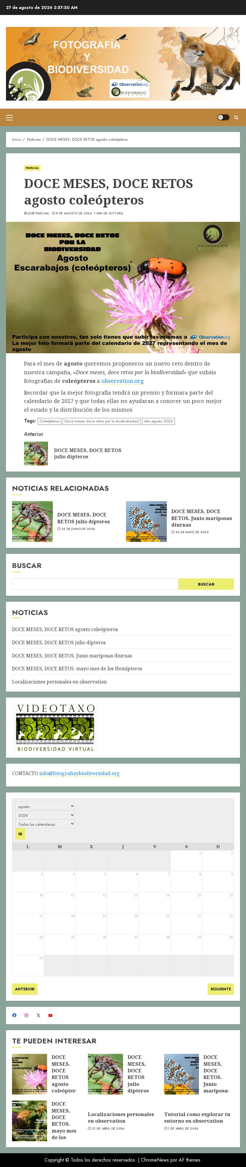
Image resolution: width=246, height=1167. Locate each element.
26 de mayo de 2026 (192, 532)
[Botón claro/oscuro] (224, 117)
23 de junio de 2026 (78, 529)
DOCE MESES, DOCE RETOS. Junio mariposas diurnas (201, 518)
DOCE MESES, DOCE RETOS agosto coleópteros (65, 629)
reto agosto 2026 (158, 421)
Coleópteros (49, 421)
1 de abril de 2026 (183, 1129)
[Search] (236, 117)
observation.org (122, 380)
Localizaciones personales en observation (59, 681)
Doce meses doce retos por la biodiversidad (101, 421)
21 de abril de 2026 (108, 1129)
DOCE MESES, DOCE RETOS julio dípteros (83, 518)
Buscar (26, 565)
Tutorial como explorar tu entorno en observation (197, 1117)
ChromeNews (155, 1160)
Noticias (32, 168)
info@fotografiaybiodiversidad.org (79, 773)
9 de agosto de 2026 (74, 213)
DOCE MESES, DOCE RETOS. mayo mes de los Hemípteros (77, 668)
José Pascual (39, 213)
